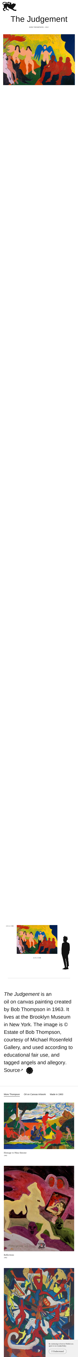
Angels (28, 1062)
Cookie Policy (61, 1346)
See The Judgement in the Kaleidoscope (29, 1070)
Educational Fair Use (26, 1055)
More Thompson (12, 1094)
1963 (57, 1009)
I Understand (58, 1351)
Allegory (56, 1062)
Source (12, 1070)
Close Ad (64, 818)
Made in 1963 (56, 1094)
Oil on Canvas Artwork (35, 1094)
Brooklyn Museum (50, 1017)
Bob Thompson (36, 27)
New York (20, 1024)
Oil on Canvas (19, 1001)
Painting (44, 1001)
